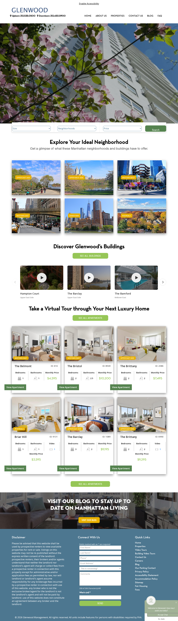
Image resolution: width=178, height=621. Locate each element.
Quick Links (142, 537)
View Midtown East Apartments (36, 217)
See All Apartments (90, 317)
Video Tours (141, 550)
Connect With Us (89, 537)
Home (87, 16)
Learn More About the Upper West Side (89, 176)
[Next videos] (162, 282)
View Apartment (15, 387)
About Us (101, 16)
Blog (150, 16)
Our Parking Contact (145, 568)
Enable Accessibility (89, 3)
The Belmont (23, 366)
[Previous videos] (15, 282)
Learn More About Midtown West (142, 176)
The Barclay (74, 293)
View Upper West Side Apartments (89, 179)
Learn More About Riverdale (141, 214)
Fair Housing (141, 586)
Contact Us (136, 16)
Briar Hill (21, 437)
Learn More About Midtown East (36, 214)
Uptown (23, 16)
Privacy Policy (142, 572)
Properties (117, 16)
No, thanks (161, 619)
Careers (139, 561)
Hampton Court (29, 293)
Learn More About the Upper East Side (36, 176)
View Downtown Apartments (89, 217)
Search (156, 129)
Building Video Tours (145, 554)
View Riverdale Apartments (142, 217)
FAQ (160, 16)
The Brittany (128, 366)
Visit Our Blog (89, 520)
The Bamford (123, 293)
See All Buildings (90, 255)
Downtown (52, 16)
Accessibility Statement (146, 575)
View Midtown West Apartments (142, 179)
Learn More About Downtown (89, 214)
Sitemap (139, 583)
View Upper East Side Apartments (36, 179)
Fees (137, 590)
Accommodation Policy (146, 579)
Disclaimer (18, 537)
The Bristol (74, 366)
